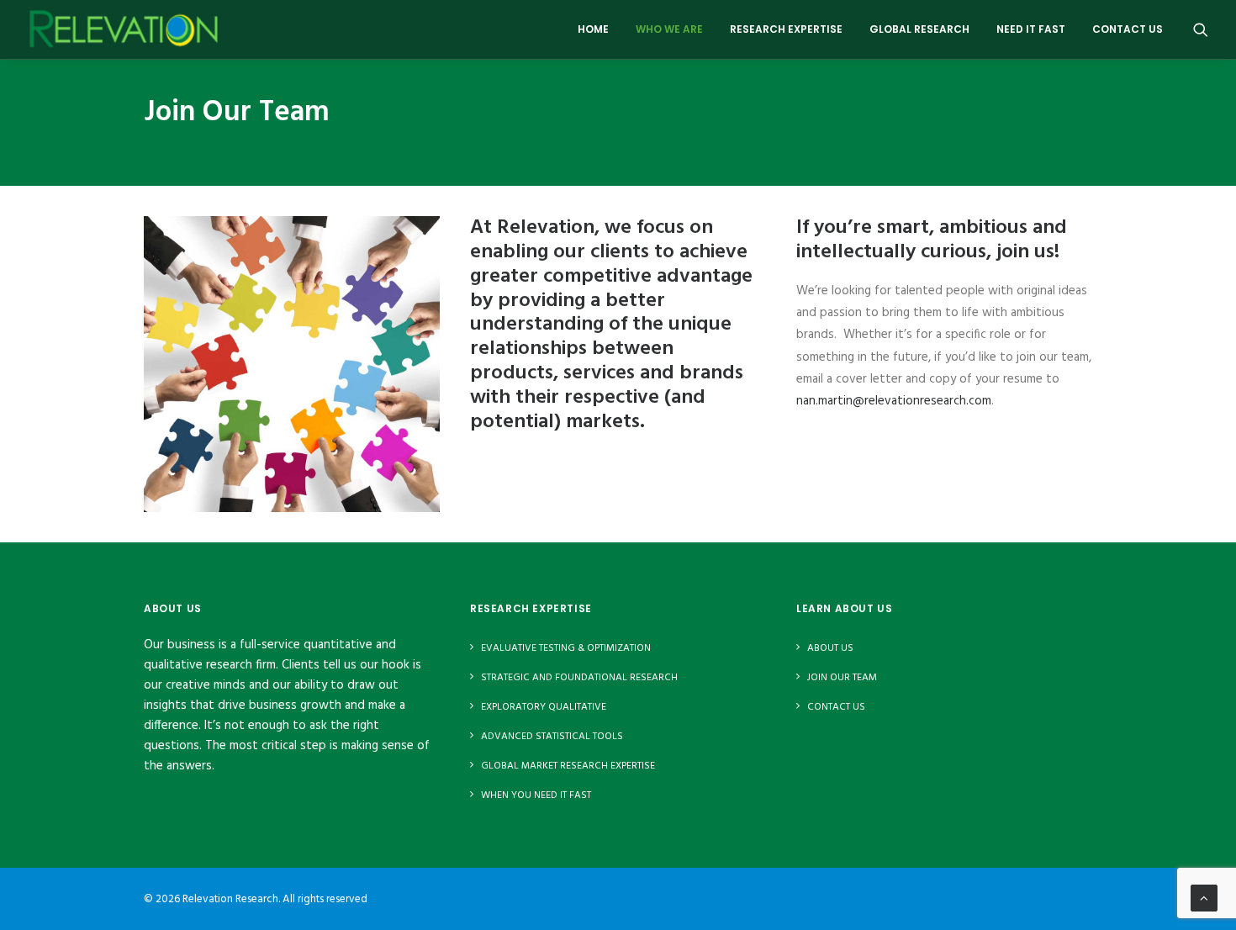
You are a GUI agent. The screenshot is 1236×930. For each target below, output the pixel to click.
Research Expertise (786, 29)
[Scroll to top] (1204, 898)
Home (593, 29)
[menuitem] (593, 29)
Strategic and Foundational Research (579, 677)
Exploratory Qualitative (543, 707)
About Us (830, 648)
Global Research (919, 29)
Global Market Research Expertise (568, 766)
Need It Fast (1030, 29)
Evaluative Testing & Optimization (566, 648)
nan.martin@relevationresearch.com (893, 401)
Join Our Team (842, 677)
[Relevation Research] (123, 29)
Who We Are (669, 29)
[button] (1200, 29)
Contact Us (1127, 29)
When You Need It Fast (536, 795)
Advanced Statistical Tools (552, 736)
